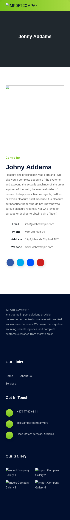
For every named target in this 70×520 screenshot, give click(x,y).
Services (11, 383)
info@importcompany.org (32, 422)
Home (9, 376)
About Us (26, 376)
